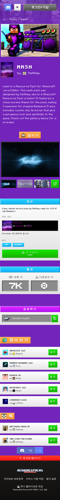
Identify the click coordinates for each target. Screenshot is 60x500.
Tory (18, 366)
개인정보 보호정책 (13, 479)
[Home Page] (4, 19)
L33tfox (19, 403)
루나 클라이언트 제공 (31, 486)
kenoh (18, 390)
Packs (13, 19)
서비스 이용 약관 (35, 479)
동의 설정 (51, 479)
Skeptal (19, 354)
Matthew (34, 73)
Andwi (18, 378)
